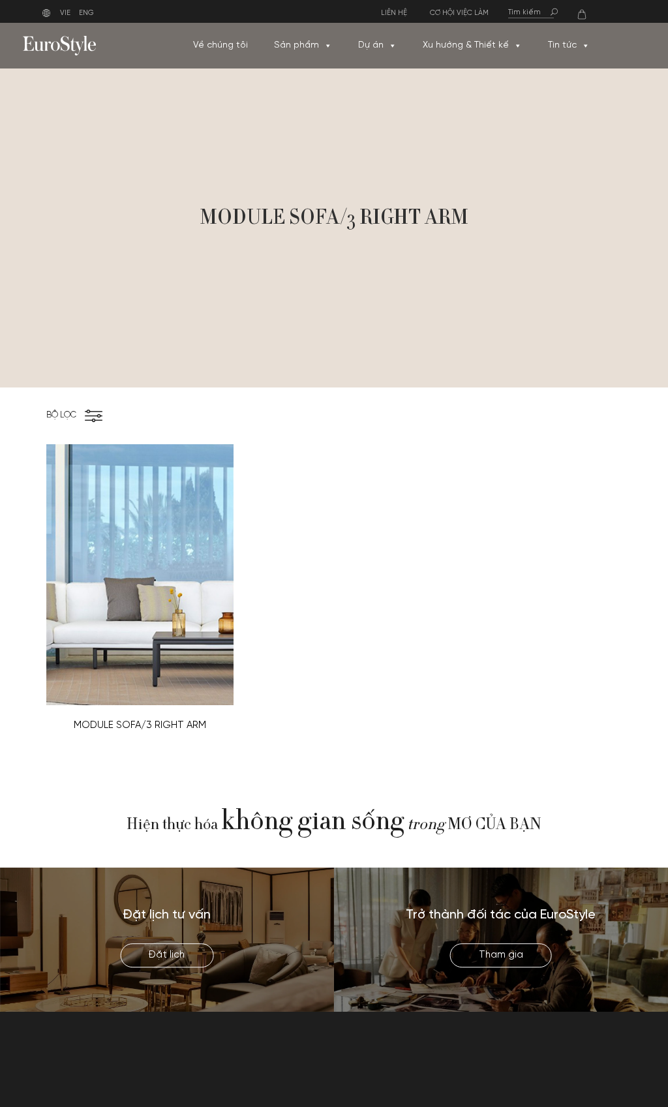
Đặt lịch (167, 955)
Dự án (371, 45)
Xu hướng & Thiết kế (466, 45)
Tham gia (501, 955)
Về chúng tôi (220, 45)
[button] (327, 46)
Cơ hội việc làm (459, 13)
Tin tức (562, 45)
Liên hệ (394, 13)
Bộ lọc (61, 415)
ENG (86, 13)
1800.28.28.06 (539, 1052)
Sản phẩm (296, 45)
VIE (65, 13)
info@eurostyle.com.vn (557, 1067)
